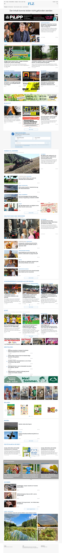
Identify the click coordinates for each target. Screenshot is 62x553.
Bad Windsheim (7, 70)
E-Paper (7, 1)
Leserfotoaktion (25, 6)
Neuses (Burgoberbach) (27, 463)
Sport (6, 310)
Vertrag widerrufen (35, 547)
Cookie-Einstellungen (30, 547)
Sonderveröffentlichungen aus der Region (18, 281)
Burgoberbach (24, 194)
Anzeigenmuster (45, 546)
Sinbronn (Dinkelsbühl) (45, 463)
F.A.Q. (42, 546)
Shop (24, 1)
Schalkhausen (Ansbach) (45, 22)
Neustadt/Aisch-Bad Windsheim (14, 216)
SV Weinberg (13, 312)
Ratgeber (7, 482)
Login (57, 1)
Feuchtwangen (16, 152)
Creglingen (51, 283)
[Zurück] (6, 410)
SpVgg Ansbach (7, 312)
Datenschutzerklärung (26, 145)
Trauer (20, 1)
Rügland (20, 203)
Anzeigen (16, 1)
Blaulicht (7, 103)
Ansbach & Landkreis (11, 151)
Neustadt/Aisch (43, 105)
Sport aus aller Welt (26, 312)
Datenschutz (30, 546)
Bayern (6, 420)
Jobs (22, 1)
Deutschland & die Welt (12, 444)
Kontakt (54, 1)
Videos (6, 385)
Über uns (9, 546)
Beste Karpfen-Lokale (18, 6)
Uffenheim (17, 217)
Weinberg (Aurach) (7, 313)
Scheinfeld (21, 217)
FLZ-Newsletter (10, 6)
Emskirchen (14, 359)
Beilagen (7, 402)
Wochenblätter (11, 1)
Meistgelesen (8, 347)
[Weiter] (56, 410)
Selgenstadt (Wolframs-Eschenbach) (38, 44)
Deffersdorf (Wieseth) (34, 283)
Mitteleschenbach (44, 313)
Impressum (5, 546)
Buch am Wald (28, 176)
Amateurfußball (19, 312)
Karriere (11, 546)
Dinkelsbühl (10, 152)
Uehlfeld (20, 259)
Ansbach (5, 44)
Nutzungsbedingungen (26, 546)
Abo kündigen (34, 546)
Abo (4, 1)
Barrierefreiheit (25, 547)
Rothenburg (12, 70)
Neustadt (6, 217)
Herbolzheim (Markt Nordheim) (24, 250)
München (20, 431)
